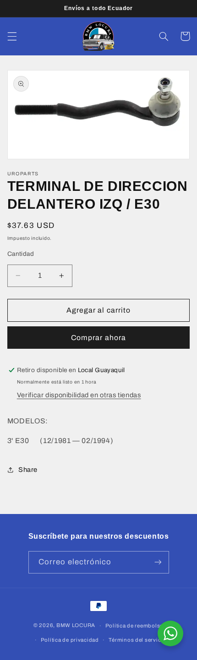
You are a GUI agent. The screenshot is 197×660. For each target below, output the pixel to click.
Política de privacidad (70, 640)
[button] (11, 36)
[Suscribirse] (157, 562)
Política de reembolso (134, 625)
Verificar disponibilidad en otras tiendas (79, 395)
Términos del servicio (137, 640)
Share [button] (28, 469)
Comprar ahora (98, 337)
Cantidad (20, 253)
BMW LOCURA (75, 625)
